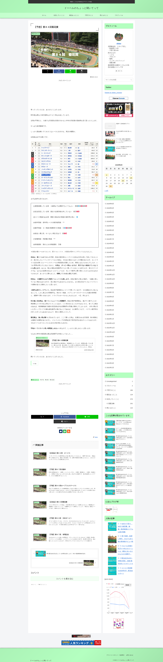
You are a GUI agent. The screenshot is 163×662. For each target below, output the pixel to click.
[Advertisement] (65, 94)
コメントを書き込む (64, 579)
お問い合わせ (129, 655)
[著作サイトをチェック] (60, 431)
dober (119, 43)
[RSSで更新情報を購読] (68, 431)
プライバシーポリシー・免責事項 (115, 655)
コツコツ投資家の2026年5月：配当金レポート (125, 570)
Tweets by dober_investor (113, 93)
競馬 (48, 379)
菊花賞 (52, 379)
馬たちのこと (36, 379)
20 (123, 180)
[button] (81, 71)
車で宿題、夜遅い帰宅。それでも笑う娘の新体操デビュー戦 (125, 538)
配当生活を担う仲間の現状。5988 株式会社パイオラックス (125, 561)
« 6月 (106, 191)
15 (131, 178)
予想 (43, 379)
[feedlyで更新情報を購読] (64, 431)
